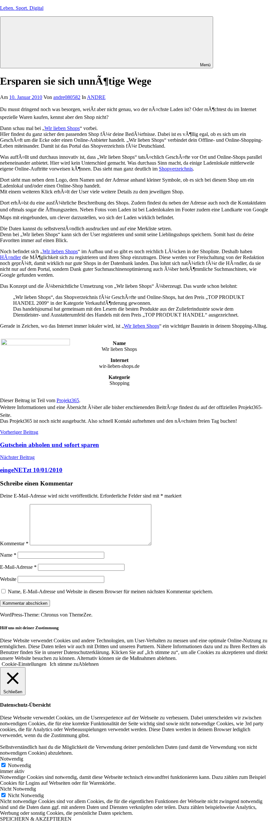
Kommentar (14, 543)
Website (8, 579)
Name (8, 555)
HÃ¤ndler (10, 257)
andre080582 (66, 97)
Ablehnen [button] (88, 664)
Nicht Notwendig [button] (18, 789)
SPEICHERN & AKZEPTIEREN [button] (36, 819)
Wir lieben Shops (62, 128)
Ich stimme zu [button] (64, 664)
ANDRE (96, 97)
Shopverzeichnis (176, 169)
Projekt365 (68, 400)
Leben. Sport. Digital (21, 8)
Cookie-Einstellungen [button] (24, 664)
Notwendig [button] (11, 759)
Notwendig (19, 765)
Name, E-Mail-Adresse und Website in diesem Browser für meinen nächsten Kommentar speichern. (110, 591)
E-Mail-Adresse (18, 567)
